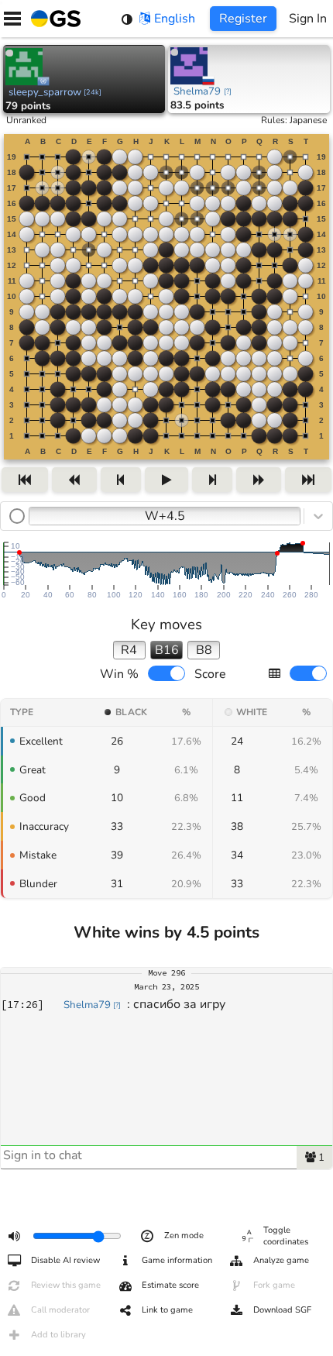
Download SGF (282, 1310)
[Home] (53, 18)
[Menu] (12, 18)
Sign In (308, 18)
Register (243, 18)
